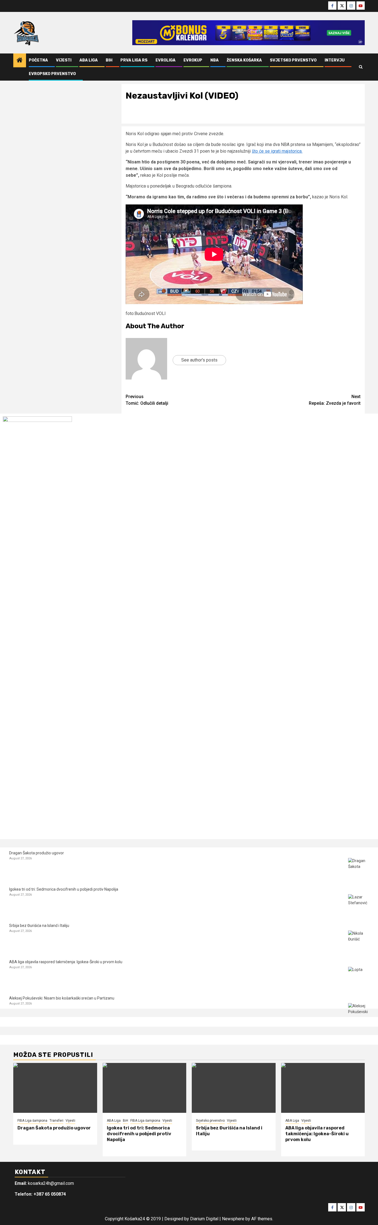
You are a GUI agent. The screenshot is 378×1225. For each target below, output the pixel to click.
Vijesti (63, 60)
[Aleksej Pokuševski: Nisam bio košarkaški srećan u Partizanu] (358, 1013)
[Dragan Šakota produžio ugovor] (358, 868)
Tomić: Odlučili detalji (147, 400)
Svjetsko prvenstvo (293, 60)
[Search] (360, 67)
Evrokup (192, 60)
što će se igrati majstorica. (277, 151)
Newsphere (233, 1218)
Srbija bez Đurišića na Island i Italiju (39, 925)
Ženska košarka (244, 60)
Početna (38, 60)
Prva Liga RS (133, 60)
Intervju (335, 60)
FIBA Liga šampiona (32, 1121)
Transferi (56, 1121)
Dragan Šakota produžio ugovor (36, 853)
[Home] (20, 61)
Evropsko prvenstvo (52, 73)
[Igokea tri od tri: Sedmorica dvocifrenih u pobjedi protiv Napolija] (358, 904)
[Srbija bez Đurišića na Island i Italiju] (358, 941)
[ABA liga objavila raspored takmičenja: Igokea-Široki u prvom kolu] (358, 977)
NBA (214, 60)
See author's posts (199, 360)
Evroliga (165, 60)
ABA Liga (88, 60)
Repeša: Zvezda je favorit (335, 400)
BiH (109, 60)
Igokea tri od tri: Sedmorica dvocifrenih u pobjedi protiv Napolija (63, 889)
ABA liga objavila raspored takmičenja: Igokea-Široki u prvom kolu (65, 962)
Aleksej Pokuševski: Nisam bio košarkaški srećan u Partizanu (61, 998)
